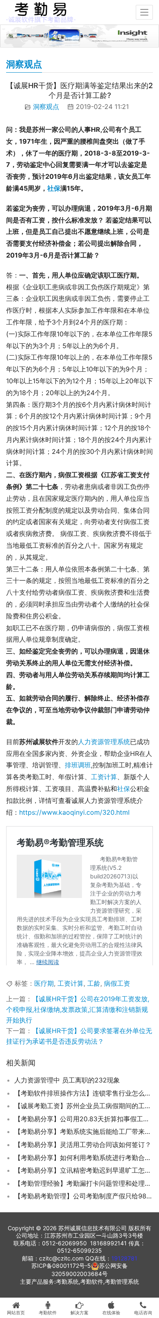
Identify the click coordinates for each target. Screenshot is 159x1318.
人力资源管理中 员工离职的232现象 (67, 1080)
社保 (53, 188)
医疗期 (44, 983)
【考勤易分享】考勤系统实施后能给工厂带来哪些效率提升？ (83, 1131)
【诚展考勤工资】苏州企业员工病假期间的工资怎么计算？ (83, 1106)
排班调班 (78, 765)
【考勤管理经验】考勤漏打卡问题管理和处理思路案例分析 (83, 1183)
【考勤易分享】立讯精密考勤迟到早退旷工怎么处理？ (83, 1170)
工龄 (93, 983)
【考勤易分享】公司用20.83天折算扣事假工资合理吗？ (83, 1119)
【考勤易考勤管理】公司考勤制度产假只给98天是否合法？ (83, 1196)
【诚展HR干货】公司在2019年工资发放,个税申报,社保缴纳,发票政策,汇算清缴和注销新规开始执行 (77, 1009)
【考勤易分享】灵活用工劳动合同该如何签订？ (82, 1144)
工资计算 (104, 777)
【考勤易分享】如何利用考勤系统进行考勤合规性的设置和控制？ (83, 1158)
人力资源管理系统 (104, 742)
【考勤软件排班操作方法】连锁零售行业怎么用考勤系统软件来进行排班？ (83, 1093)
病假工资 (117, 983)
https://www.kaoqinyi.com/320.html (74, 812)
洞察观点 (46, 106)
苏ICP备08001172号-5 (61, 1265)
